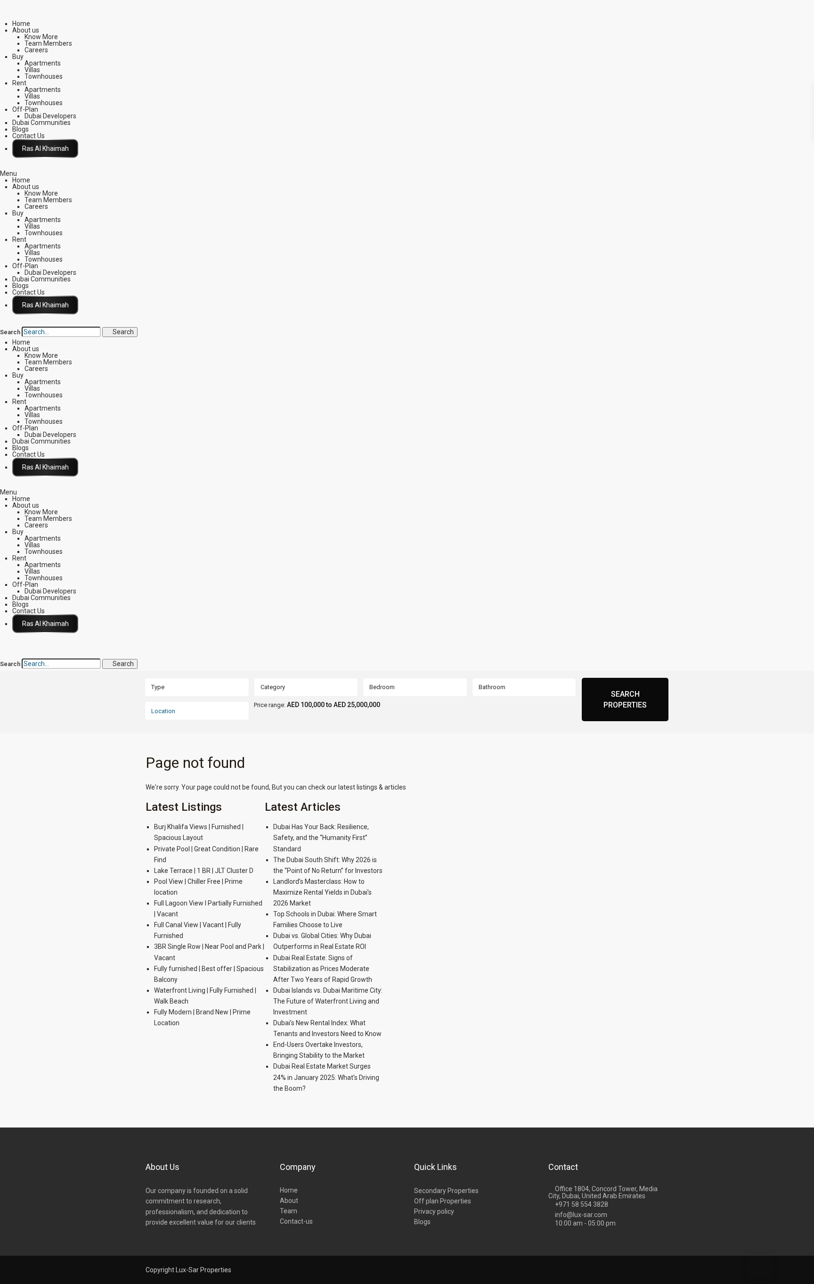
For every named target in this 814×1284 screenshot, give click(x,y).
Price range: (269, 705)
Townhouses (43, 76)
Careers (36, 50)
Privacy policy (434, 1211)
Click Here (45, 148)
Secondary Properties (446, 1190)
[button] (407, 173)
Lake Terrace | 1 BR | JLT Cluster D (203, 870)
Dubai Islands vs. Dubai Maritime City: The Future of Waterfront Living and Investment (328, 1001)
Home (21, 23)
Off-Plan (25, 109)
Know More (41, 37)
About (289, 1200)
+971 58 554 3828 (581, 1204)
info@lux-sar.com (581, 1214)
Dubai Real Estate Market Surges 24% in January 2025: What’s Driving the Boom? (326, 1077)
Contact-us (296, 1221)
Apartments (42, 63)
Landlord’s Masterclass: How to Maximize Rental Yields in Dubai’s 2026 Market (322, 892)
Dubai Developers (50, 116)
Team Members (48, 43)
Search (10, 332)
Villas (32, 70)
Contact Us (28, 136)
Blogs (20, 129)
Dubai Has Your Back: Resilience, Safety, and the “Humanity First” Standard (321, 837)
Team (288, 1211)
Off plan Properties (442, 1201)
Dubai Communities (41, 122)
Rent (19, 83)
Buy (18, 56)
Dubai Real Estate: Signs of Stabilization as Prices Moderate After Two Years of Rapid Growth (322, 968)
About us (25, 30)
